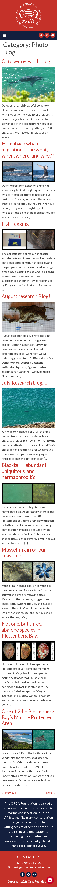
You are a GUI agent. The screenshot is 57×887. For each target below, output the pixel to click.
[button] (4, 35)
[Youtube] (52, 35)
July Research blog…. (24, 383)
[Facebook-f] (41, 35)
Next (50, 792)
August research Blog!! (27, 296)
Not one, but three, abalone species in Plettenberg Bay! (22, 630)
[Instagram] (47, 35)
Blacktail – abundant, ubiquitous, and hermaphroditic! (25, 471)
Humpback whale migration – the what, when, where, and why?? (28, 149)
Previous (9, 792)
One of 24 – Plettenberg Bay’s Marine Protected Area (28, 717)
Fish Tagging (15, 224)
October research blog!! (28, 61)
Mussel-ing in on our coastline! (24, 552)
